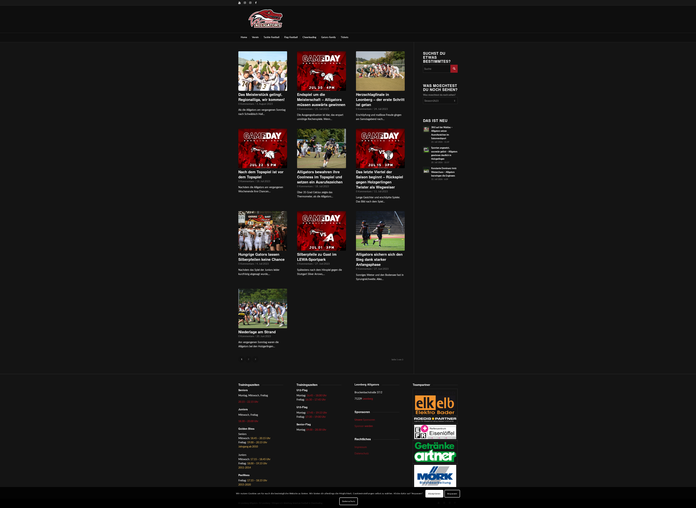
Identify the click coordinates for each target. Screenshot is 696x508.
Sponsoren (365, 420)
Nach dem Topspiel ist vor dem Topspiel (260, 174)
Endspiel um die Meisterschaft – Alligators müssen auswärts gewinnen (321, 99)
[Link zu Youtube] (239, 2)
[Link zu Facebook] (255, 2)
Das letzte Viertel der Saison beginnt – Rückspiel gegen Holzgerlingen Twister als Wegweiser (379, 179)
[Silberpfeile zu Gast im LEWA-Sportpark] (321, 231)
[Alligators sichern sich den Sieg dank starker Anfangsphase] (380, 231)
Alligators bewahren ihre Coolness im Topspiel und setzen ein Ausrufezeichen (320, 176)
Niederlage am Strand (257, 331)
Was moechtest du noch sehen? (439, 95)
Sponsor (364, 426)
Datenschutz (362, 453)
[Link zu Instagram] (244, 2)
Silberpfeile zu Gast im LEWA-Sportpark (317, 257)
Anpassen (452, 494)
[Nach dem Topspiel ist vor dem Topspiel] (262, 148)
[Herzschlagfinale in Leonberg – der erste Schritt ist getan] (380, 71)
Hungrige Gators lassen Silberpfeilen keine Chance (261, 257)
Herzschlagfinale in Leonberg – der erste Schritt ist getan (380, 99)
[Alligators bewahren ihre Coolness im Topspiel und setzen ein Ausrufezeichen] (321, 148)
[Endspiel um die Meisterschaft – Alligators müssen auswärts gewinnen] (321, 71)
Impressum (361, 447)
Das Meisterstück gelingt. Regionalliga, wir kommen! (261, 97)
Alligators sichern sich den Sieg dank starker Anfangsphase (379, 259)
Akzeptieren (434, 494)
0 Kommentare (246, 104)
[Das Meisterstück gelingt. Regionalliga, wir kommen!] (262, 71)
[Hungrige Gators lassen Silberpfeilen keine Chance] (262, 231)
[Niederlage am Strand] (262, 308)
